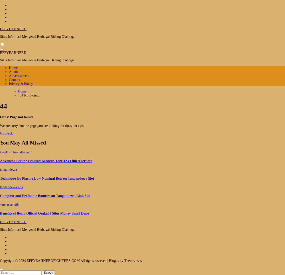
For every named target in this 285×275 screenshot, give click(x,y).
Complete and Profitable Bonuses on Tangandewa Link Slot (45, 196)
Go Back (6, 133)
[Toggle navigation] (2, 49)
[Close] (2, 269)
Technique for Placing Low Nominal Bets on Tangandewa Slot (47, 178)
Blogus (114, 261)
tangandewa (8, 169)
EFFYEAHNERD (13, 29)
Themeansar (132, 261)
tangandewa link (11, 187)
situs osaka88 (9, 205)
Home (13, 68)
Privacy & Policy (21, 84)
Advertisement (19, 76)
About (13, 72)
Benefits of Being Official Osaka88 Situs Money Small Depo (44, 213)
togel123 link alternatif (16, 152)
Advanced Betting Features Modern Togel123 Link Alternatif (46, 161)
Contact (14, 80)
